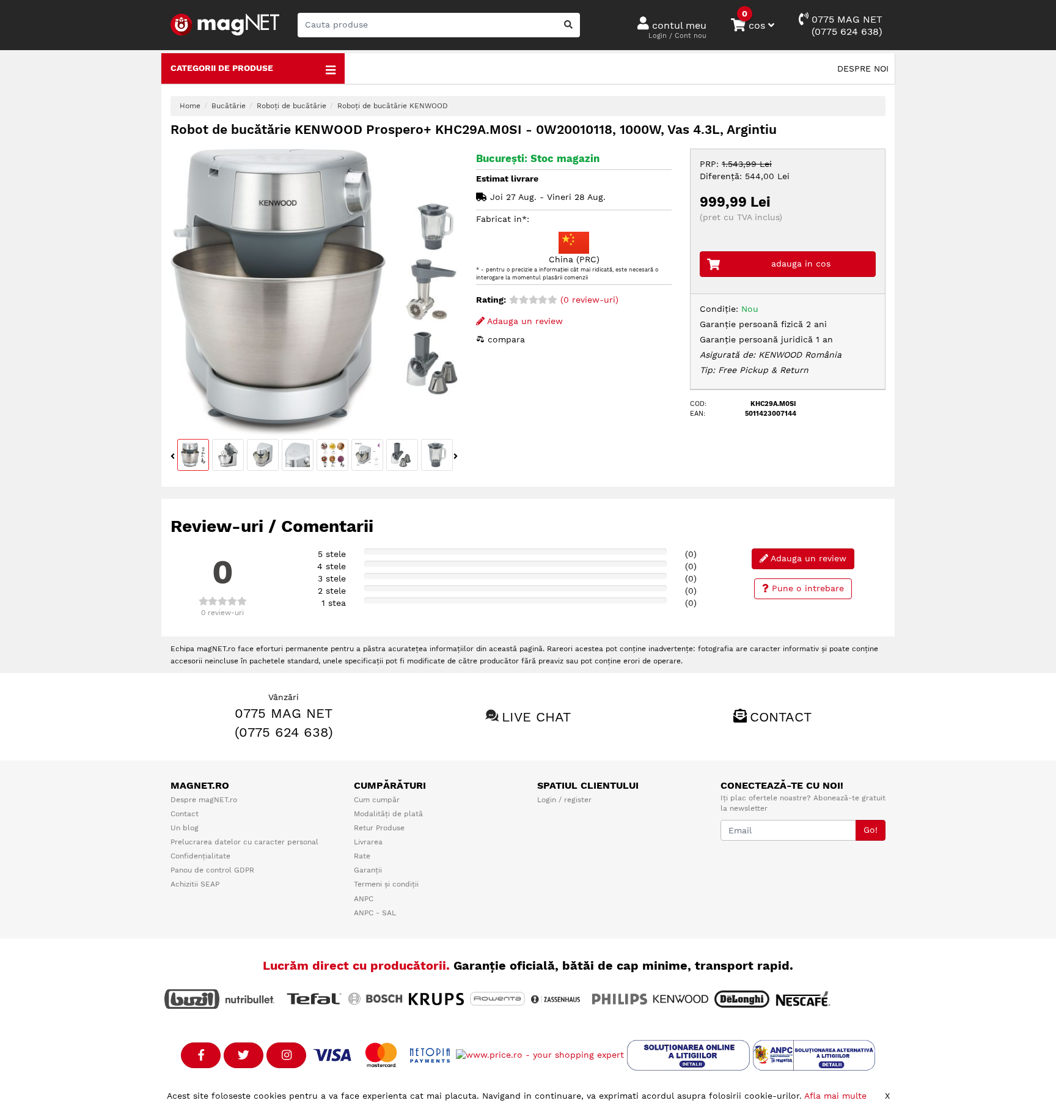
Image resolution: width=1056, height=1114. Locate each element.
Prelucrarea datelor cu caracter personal (244, 842)
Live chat (536, 717)
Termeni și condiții (386, 884)
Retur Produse (379, 828)
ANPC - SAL (375, 913)
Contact (781, 717)
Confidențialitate (200, 856)
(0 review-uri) (587, 299)
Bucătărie (228, 105)
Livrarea (368, 842)
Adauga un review (524, 321)
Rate (362, 856)
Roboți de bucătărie (291, 105)
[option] (314, 292)
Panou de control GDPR (212, 870)
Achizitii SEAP (194, 884)
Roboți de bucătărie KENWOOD (392, 105)
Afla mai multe (835, 1096)
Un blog (184, 828)
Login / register (564, 799)
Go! (871, 830)
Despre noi (863, 68)
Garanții (368, 870)
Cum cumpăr (377, 799)
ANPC (363, 899)
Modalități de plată (388, 814)
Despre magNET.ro (203, 799)
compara (505, 339)
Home (190, 105)
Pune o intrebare (806, 588)
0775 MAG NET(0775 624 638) (845, 25)
